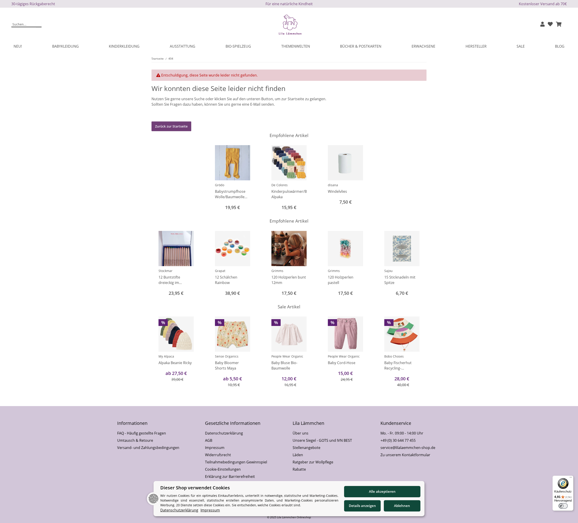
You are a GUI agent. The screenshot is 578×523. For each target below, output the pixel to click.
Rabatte (299, 469)
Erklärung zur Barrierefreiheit (230, 476)
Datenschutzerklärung (224, 433)
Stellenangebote (306, 447)
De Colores (279, 185)
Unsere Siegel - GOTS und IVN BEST (322, 440)
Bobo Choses (394, 356)
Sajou (388, 271)
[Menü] (570, 478)
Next (419, 264)
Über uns (300, 433)
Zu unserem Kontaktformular (405, 454)
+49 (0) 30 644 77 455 (398, 440)
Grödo (219, 185)
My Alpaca (166, 356)
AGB (208, 440)
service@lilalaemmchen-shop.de (407, 447)
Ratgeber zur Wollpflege (313, 462)
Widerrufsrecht (218, 454)
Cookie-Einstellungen (223, 469)
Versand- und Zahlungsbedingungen (148, 447)
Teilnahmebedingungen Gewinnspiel (236, 462)
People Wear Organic (287, 356)
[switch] (563, 506)
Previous (159, 264)
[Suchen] (39, 24)
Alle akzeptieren (382, 491)
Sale (521, 46)
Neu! (18, 46)
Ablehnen (402, 505)
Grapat (220, 271)
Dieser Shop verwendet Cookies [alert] (195, 488)
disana (333, 185)
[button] (542, 24)
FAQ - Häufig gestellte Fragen (141, 433)
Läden (298, 454)
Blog (559, 46)
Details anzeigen (362, 505)
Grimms (277, 271)
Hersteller (476, 46)
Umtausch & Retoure (135, 440)
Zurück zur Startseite (171, 126)
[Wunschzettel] (550, 24)
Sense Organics (226, 356)
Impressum (214, 447)
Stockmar (165, 271)
